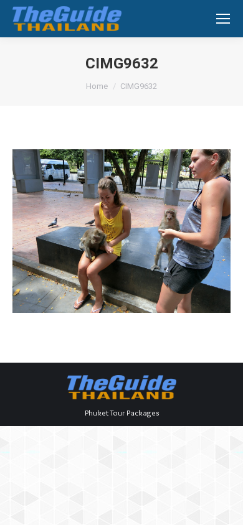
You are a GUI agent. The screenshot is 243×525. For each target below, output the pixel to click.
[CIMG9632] (121, 231)
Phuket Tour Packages (122, 412)
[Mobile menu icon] (223, 18)
